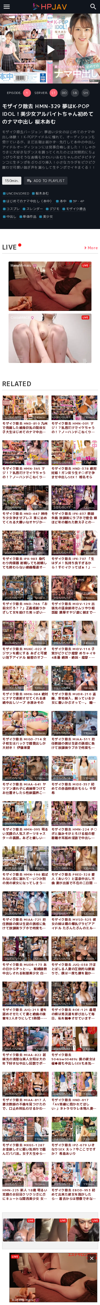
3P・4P (78, 201)
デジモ (54, 209)
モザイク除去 (76, 209)
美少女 (48, 216)
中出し (11, 216)
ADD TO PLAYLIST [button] (49, 180)
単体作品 (29, 216)
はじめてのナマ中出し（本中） (29, 201)
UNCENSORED (17, 193)
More (93, 247)
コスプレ (13, 209)
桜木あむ (42, 193)
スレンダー (34, 209)
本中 (63, 201)
